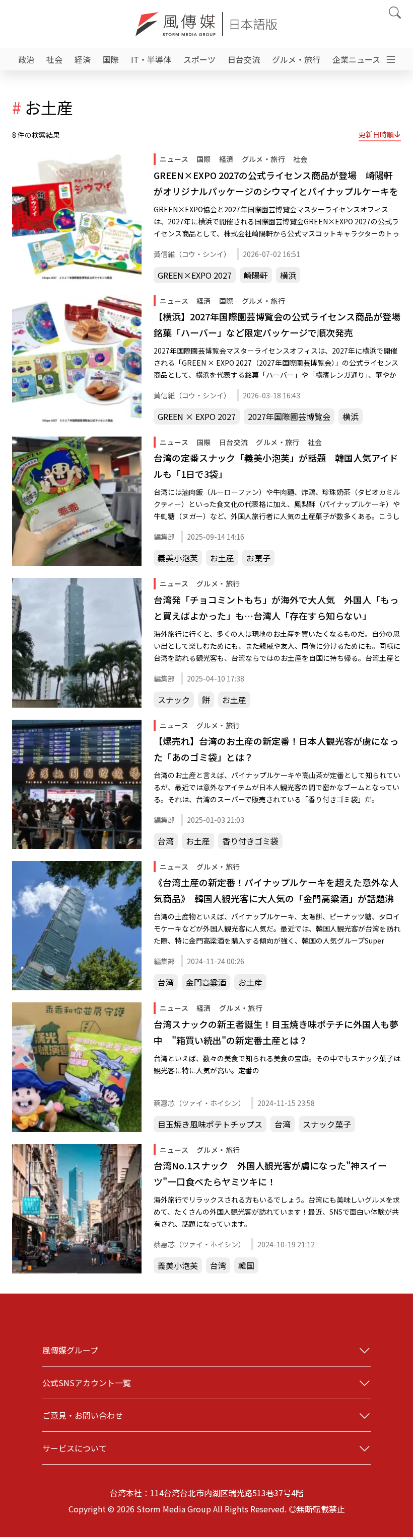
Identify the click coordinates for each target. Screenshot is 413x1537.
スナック (174, 700)
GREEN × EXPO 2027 (197, 416)
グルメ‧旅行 (296, 59)
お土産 (222, 558)
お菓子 (258, 558)
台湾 (166, 841)
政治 (26, 59)
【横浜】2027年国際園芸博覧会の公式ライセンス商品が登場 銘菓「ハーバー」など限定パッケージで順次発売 (277, 324)
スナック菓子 (327, 1124)
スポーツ (199, 59)
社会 (54, 59)
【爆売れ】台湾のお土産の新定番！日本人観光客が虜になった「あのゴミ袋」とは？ (276, 748)
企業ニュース (356, 59)
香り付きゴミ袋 (250, 841)
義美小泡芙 (178, 558)
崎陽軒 (256, 275)
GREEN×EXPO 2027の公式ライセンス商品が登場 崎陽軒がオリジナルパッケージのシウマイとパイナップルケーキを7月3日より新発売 (276, 183)
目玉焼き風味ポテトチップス (210, 1124)
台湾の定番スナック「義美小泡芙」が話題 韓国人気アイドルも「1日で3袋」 (276, 465)
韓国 (246, 1265)
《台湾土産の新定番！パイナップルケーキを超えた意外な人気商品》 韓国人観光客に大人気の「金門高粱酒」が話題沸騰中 (276, 891)
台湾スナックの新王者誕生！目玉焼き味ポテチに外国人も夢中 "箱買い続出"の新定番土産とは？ (276, 1032)
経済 (83, 59)
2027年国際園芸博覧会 (289, 416)
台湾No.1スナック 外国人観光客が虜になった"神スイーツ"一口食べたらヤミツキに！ (270, 1173)
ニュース (174, 159)
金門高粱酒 (206, 982)
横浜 (288, 275)
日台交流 (244, 59)
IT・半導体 (151, 59)
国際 (111, 59)
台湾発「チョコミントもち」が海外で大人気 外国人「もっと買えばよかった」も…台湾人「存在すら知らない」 (276, 607)
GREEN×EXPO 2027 (195, 275)
